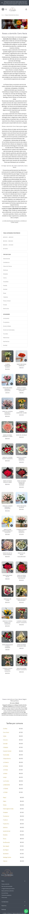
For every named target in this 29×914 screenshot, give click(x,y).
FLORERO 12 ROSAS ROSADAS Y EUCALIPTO (7, 670)
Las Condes (6, 781)
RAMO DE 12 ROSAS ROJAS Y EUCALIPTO (7, 458)
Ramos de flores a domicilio (8, 890)
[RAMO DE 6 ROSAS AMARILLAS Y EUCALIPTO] (7, 613)
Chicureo (5, 740)
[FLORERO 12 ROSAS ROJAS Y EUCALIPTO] (22, 613)
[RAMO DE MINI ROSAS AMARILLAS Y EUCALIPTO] (7, 521)
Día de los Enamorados (8, 330)
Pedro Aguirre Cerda (8, 808)
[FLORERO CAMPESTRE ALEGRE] (22, 403)
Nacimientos (6, 341)
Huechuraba (6, 754)
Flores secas (4, 897)
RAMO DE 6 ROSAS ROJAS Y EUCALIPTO (21, 669)
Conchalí (5, 743)
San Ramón (6, 853)
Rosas (4, 293)
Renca (4, 838)
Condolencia (6, 262)
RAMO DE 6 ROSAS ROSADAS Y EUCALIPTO (21, 459)
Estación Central (7, 751)
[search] (6, 9)
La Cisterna (6, 762)
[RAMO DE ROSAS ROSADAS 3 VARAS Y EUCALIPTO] (22, 380)
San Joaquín (6, 846)
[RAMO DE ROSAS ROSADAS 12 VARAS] (7, 427)
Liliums (4, 278)
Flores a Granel (7, 301)
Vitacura (5, 861)
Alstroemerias (6, 258)
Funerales (5, 333)
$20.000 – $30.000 (8, 237)
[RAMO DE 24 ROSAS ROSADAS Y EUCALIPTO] (7, 403)
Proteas (5, 304)
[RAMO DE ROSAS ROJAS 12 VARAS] (7, 473)
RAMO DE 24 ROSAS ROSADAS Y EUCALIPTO (7, 413)
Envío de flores (5, 893)
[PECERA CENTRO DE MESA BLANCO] (22, 591)
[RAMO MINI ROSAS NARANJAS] (22, 356)
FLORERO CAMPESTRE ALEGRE (21, 412)
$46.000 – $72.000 (8, 245)
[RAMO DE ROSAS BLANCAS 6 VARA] (22, 637)
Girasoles (5, 274)
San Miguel (5, 850)
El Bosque (5, 747)
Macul (4, 797)
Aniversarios (6, 318)
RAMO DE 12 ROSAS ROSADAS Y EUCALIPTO (7, 507)
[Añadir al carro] (11, 360)
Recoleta (5, 835)
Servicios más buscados (7, 886)
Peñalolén (5, 812)
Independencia (7, 758)
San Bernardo (6, 842)
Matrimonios (6, 337)
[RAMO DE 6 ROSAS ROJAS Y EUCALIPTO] (22, 660)
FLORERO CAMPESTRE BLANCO (7, 366)
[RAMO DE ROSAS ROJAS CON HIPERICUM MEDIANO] (22, 473)
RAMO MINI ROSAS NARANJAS (21, 365)
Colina (4, 736)
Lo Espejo (5, 788)
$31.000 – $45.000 (8, 241)
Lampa (4, 777)
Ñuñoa (4, 805)
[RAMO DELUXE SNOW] (22, 545)
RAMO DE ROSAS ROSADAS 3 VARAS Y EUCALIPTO (21, 389)
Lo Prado (5, 792)
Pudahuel (5, 820)
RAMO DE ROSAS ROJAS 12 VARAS (7, 481)
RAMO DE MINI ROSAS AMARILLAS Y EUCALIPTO (7, 531)
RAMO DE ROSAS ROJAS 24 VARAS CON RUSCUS (21, 577)
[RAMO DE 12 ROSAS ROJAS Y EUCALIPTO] (7, 449)
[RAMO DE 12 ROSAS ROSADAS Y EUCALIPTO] (7, 498)
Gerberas (5, 270)
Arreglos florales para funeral (8, 888)
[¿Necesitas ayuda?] (26, 911)
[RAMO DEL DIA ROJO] (22, 427)
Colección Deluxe (7, 266)
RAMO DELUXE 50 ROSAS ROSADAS (7, 553)
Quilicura (5, 827)
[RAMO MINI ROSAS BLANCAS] (22, 498)
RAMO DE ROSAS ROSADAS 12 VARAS (7, 435)
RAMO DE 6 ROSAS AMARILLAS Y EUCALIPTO (7, 622)
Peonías (5, 285)
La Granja (5, 769)
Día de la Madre (7, 326)
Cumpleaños (6, 322)
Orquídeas (5, 281)
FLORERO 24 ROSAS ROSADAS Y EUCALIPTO (22, 531)
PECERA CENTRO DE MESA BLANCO (21, 599)
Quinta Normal (6, 831)
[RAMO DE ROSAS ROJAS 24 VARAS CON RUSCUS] (22, 567)
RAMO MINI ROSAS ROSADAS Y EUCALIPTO (7, 389)
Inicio (3, 15)
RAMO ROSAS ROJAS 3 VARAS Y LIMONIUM (7, 646)
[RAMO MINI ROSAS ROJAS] (7, 567)
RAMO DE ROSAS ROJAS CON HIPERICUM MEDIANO (21, 483)
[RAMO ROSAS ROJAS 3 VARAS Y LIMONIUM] (7, 637)
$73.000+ (5, 248)
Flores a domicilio (5, 884)
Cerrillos (5, 728)
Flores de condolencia (6, 895)
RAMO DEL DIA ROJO (21, 435)
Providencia (6, 816)
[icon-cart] (25, 9)
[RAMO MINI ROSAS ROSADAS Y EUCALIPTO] (7, 380)
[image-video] (14, 685)
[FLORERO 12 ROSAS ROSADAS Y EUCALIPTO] (7, 660)
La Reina (5, 773)
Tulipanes (5, 297)
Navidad (5, 289)
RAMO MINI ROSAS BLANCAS (21, 506)
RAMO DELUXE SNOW (21, 553)
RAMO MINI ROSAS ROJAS (7, 576)
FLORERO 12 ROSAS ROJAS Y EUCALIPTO (21, 621)
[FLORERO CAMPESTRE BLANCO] (7, 356)
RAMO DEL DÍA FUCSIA (7, 599)
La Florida (5, 766)
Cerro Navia (6, 732)
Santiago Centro (7, 857)
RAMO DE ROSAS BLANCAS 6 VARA (21, 645)
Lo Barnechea (6, 784)
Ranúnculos (6, 308)
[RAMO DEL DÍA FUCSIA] (7, 591)
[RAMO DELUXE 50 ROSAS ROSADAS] (7, 545)
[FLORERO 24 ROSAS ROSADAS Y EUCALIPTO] (22, 521)
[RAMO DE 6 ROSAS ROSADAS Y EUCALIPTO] (22, 449)
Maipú (4, 801)
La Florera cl (9, 913)
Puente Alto (6, 823)
